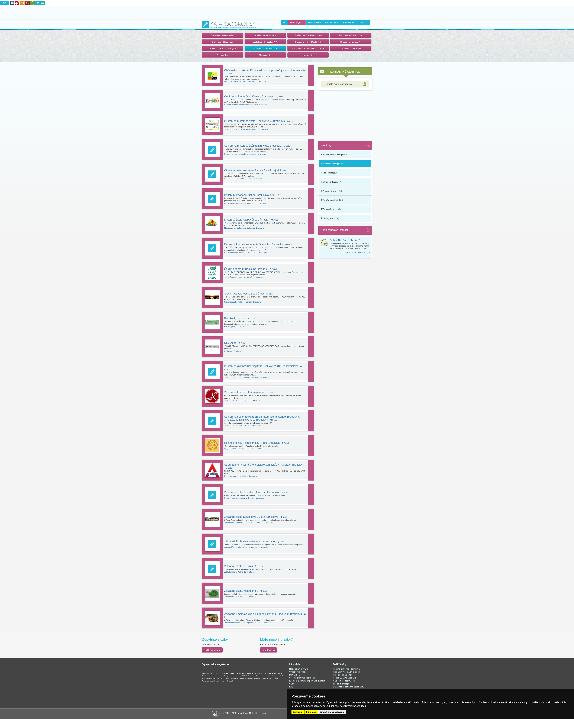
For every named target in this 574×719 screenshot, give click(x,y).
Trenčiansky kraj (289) (333, 200)
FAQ (291, 687)
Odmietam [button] (311, 712)
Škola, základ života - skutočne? (345, 240)
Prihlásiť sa (294, 675)
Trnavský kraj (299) (331, 209)
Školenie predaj (340, 684)
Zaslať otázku (268, 650)
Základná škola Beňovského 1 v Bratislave (254, 541)
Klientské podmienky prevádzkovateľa (307, 681)
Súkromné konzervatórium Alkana (249, 392)
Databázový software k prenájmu (348, 687)
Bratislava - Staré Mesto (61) (308, 35)
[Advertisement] (287, 12)
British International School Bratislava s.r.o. (254, 194)
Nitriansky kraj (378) (331, 182)
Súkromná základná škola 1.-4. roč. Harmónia (256, 492)
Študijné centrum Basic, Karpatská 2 (250, 268)
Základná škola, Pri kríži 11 (244, 566)
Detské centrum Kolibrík (360, 252)
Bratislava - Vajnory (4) (265, 35)
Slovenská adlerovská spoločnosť (248, 293)
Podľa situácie (332, 22)
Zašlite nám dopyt (212, 650)
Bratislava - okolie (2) (351, 48)
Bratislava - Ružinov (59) (350, 35)
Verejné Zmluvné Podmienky (346, 669)
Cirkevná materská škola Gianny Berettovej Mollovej (260, 170)
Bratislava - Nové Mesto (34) (308, 42)
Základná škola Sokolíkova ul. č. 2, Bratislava (255, 516)
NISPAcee (235, 342)
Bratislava (245, 82)
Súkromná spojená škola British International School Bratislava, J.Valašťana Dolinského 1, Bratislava (262, 418)
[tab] (345, 84)
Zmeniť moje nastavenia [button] (332, 712)
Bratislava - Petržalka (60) (265, 42)
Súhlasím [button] (298, 712)
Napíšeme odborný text (344, 681)
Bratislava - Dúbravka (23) (265, 48)
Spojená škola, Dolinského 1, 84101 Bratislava (256, 442)
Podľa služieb (314, 22)
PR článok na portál (342, 675)
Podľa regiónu (296, 22)
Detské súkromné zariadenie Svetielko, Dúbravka (258, 244)
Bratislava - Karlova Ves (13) (222, 48)
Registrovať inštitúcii (298, 669)
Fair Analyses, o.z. (239, 318)
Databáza (363, 22)
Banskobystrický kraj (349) (334, 154)
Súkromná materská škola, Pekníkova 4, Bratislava (259, 121)
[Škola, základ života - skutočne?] (325, 243)
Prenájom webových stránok (346, 672)
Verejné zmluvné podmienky (302, 678)
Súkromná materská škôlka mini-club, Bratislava (257, 145)
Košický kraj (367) (330, 173)
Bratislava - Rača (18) (222, 42)
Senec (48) (308, 55)
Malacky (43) (265, 55)
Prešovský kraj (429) (332, 191)
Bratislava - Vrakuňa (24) (222, 35)
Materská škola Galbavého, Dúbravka (251, 219)
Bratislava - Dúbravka (248, 523)
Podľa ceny (348, 22)
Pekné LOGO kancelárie (344, 678)
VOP (291, 684)
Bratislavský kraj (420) (332, 163)
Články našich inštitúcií (335, 229)
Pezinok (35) (222, 55)
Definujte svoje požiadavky (338, 84)
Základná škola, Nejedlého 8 (245, 590)
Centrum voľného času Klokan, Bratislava (253, 96)
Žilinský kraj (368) (330, 218)
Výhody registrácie (298, 672)
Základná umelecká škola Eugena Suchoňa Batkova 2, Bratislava (263, 615)
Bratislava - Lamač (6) (350, 42)
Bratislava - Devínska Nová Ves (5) (308, 48)
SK (4, 3)
